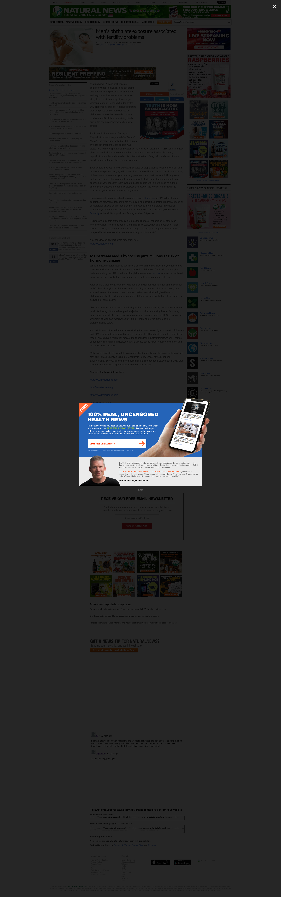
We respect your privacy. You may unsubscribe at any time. (110, 450)
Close (140, 490)
